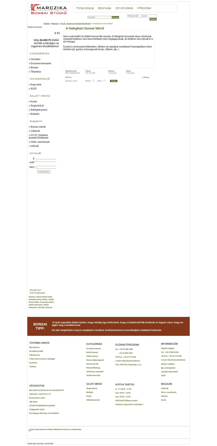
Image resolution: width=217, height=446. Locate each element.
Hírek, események (168, 392)
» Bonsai (33, 67)
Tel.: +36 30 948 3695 (124, 349)
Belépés (89, 392)
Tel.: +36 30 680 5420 (170, 352)
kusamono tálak (47, 302)
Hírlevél (164, 396)
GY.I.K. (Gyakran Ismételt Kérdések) (75, 24)
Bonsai (32, 297)
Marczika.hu (34, 347)
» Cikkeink (34, 131)
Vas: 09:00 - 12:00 (122, 397)
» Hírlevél (34, 146)
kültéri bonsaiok (35, 305)
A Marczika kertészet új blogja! (42, 359)
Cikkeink (164, 388)
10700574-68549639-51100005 (42, 406)
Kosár (89, 396)
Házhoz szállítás (168, 364)
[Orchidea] (124, 8)
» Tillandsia (35, 71)
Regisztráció (91, 388)
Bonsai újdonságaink (95, 360)
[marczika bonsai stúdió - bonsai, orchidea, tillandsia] (48, 14)
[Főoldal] (144, 8)
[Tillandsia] (85, 8)
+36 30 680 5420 (124, 353)
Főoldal (47, 24)
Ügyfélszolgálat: (168, 348)
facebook (33, 363)
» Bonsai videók (37, 127)
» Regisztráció (36, 105)
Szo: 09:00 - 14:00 (122, 393)
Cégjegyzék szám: (37, 409)
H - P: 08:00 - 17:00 (123, 389)
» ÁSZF (33, 88)
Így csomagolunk (168, 368)
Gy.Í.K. (163, 400)
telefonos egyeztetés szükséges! (129, 404)
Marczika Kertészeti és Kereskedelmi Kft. (46, 390)
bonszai (48, 307)
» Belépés (34, 114)
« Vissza (145, 77)
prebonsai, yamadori (95, 372)
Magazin (55, 24)
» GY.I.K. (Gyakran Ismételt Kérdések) (38, 136)
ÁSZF (163, 376)
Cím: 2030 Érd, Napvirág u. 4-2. (128, 365)
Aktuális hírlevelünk (169, 372)
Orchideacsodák (36, 351)
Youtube (32, 367)
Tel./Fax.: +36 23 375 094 (125, 357)
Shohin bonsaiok (93, 375)
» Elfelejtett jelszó (38, 110)
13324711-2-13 (44, 394)
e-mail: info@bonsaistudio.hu (127, 361)
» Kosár (33, 101)
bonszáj (41, 307)
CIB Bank (33, 402)
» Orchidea (34, 59)
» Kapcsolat (35, 84)
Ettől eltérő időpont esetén (126, 401)
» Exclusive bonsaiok (40, 63)
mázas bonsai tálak (44, 297)
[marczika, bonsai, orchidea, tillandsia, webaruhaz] (55, 429)
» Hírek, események (39, 142)
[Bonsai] (104, 8)
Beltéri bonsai (92, 352)
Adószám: (33, 394)
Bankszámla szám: (37, 398)
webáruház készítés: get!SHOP (40, 444)
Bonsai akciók (92, 364)
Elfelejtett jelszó (93, 400)
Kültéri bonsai (92, 356)
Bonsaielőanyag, (93, 368)
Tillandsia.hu (34, 355)
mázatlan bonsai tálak (38, 299)
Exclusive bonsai (93, 349)
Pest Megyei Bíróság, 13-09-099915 (44, 413)
